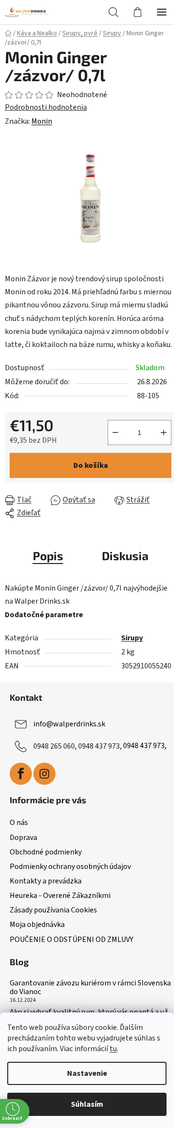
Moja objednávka (37, 924)
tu (113, 1048)
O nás (19, 822)
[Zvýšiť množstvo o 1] (163, 432)
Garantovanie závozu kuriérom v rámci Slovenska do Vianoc (90, 987)
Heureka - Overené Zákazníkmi (60, 895)
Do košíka (90, 465)
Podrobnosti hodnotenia (46, 107)
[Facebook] (21, 774)
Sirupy (132, 638)
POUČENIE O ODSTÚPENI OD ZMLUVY (71, 939)
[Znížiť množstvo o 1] (115, 432)
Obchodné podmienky (46, 852)
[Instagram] (44, 774)
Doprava (23, 837)
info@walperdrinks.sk (69, 723)
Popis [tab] (48, 556)
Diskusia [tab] (125, 556)
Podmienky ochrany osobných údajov (70, 866)
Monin (41, 121)
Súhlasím (87, 1104)
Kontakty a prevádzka (46, 881)
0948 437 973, (145, 745)
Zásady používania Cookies (53, 910)
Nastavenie (87, 1073)
